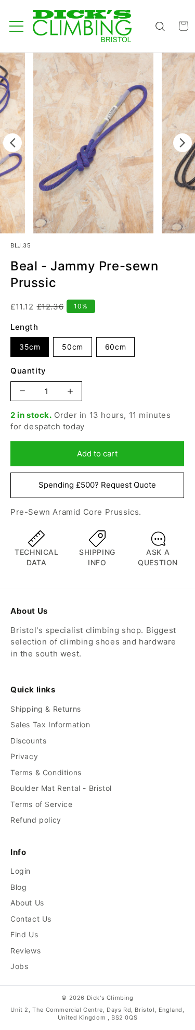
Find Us (24, 934)
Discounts (28, 740)
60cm (115, 346)
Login (20, 870)
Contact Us (30, 918)
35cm (29, 346)
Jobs (19, 966)
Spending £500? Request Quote (97, 485)
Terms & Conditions (46, 772)
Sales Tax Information (50, 724)
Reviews (25, 950)
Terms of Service (41, 804)
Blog (18, 887)
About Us (27, 902)
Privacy (24, 756)
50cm (72, 346)
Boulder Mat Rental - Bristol (61, 788)
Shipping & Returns (45, 708)
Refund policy (35, 819)
